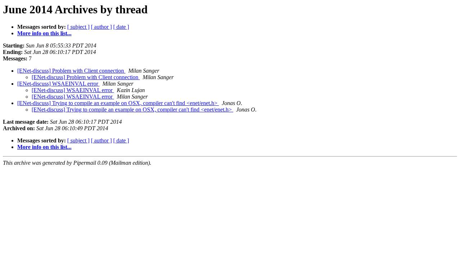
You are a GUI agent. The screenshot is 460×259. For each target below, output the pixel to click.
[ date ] (121, 27)
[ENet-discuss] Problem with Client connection (71, 71)
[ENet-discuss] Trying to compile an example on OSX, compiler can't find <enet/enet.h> (118, 103)
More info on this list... (44, 33)
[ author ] (101, 27)
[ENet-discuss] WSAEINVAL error (58, 84)
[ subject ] (78, 27)
